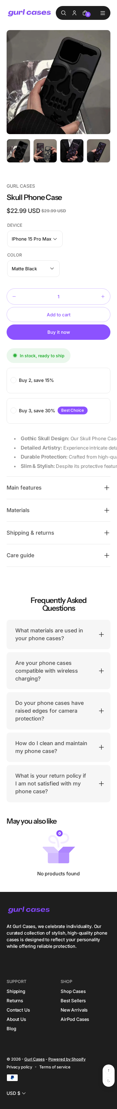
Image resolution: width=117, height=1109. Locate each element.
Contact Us (18, 1010)
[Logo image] (30, 13)
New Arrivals (74, 1010)
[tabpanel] (20, 152)
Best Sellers (73, 1000)
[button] (35, 239)
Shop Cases (73, 991)
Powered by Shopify (67, 1059)
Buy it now (58, 332)
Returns (15, 1000)
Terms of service (54, 1066)
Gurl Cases (34, 1059)
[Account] (74, 13)
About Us (16, 1019)
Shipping (16, 991)
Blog (11, 1028)
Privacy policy (19, 1066)
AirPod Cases (75, 1019)
